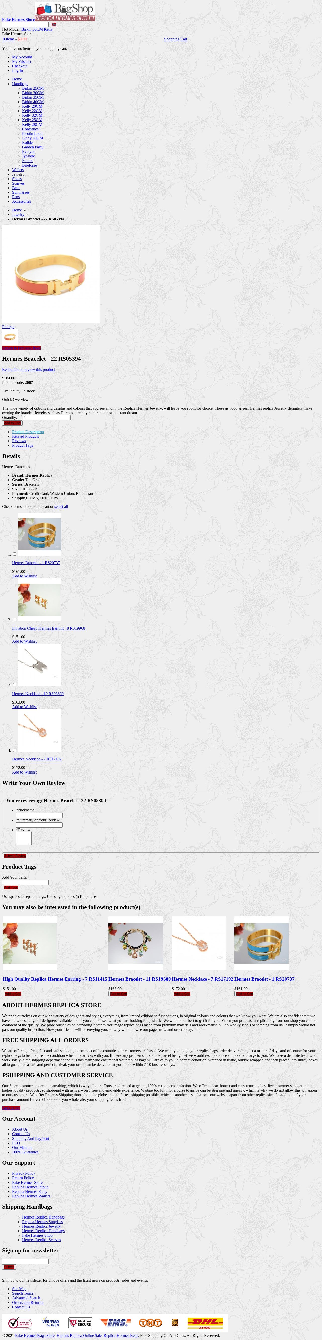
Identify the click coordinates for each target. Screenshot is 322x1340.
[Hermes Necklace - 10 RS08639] (39, 685)
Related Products (25, 436)
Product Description (28, 432)
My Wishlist (21, 61)
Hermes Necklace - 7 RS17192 (37, 759)
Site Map (19, 1289)
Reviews (19, 441)
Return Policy (23, 1178)
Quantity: (9, 417)
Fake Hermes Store (27, 1182)
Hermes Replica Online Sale (79, 1335)
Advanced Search (26, 1298)
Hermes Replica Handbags (43, 1217)
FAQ (16, 1143)
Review (23, 830)
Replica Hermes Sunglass (42, 1222)
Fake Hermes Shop (37, 1235)
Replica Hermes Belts (121, 1335)
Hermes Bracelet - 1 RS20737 (36, 563)
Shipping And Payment (30, 1138)
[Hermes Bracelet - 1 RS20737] (39, 554)
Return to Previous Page (21, 348)
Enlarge (8, 326)
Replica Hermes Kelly (29, 1191)
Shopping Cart (175, 39)
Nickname (25, 810)
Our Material (22, 1147)
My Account (22, 57)
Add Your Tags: (14, 877)
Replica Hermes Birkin (30, 1187)
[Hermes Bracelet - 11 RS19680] (135, 969)
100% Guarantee (25, 1152)
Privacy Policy (23, 1173)
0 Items (8, 39)
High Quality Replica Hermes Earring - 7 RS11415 (55, 979)
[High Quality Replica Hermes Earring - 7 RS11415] (30, 969)
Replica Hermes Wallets (31, 1196)
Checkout (19, 66)
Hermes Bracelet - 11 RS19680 (139, 979)
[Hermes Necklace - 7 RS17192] (39, 750)
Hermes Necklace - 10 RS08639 (38, 694)
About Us (20, 1129)
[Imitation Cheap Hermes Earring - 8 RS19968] (39, 620)
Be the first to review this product (28, 369)
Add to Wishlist (24, 576)
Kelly (48, 29)
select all (61, 506)
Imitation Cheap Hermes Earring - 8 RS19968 (48, 628)
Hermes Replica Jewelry (41, 1226)
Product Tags (22, 445)
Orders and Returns (27, 1302)
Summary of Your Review (38, 820)
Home (17, 210)
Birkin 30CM (32, 29)
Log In (17, 70)
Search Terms (23, 1293)
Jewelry (18, 214)
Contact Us (21, 1134)
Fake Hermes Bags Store (35, 1335)
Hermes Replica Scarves (41, 1240)
